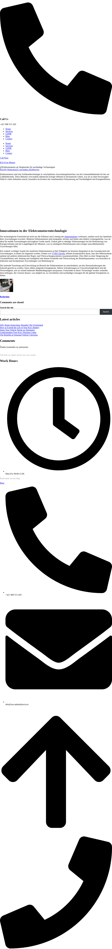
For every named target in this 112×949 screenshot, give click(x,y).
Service (36, 169)
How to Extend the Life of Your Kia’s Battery (19, 327)
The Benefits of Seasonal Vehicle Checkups (19, 335)
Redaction (4, 297)
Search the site (6, 307)
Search (106, 312)
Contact (8, 139)
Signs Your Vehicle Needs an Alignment (17, 330)
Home (8, 129)
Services (9, 131)
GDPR (8, 134)
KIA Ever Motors (7, 162)
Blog (7, 136)
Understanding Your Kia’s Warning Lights (18, 332)
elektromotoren (70, 236)
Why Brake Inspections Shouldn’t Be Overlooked (21, 325)
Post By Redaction (8, 169)
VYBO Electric (58, 253)
